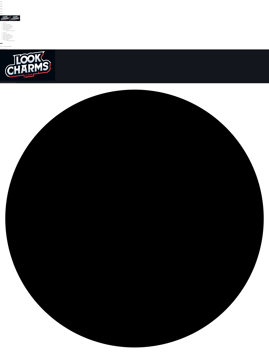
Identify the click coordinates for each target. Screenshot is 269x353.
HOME (4, 23)
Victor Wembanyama (7, 25)
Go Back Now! (3, 48)
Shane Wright (6, 29)
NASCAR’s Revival (10, 30)
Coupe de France (6, 24)
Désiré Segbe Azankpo (8, 26)
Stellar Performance (7, 28)
